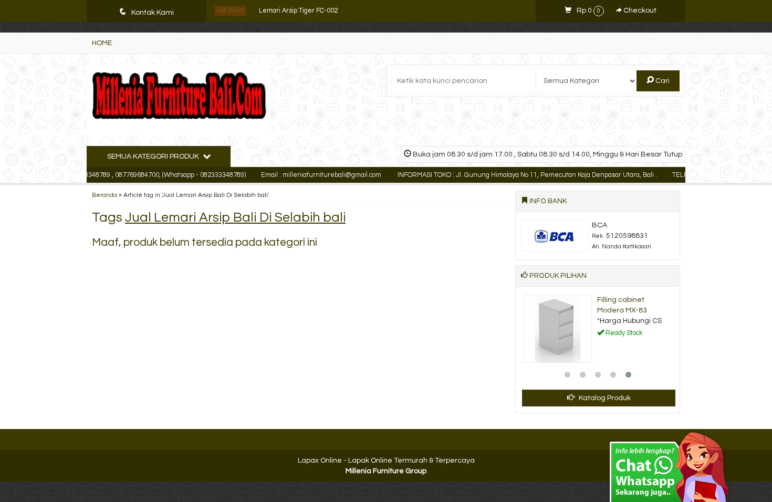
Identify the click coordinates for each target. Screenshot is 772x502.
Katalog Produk (604, 398)
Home (102, 43)
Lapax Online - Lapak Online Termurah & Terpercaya (386, 460)
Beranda (104, 195)
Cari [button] (662, 81)
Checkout (639, 10)
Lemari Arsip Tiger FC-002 (298, 10)
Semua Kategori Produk (154, 156)
